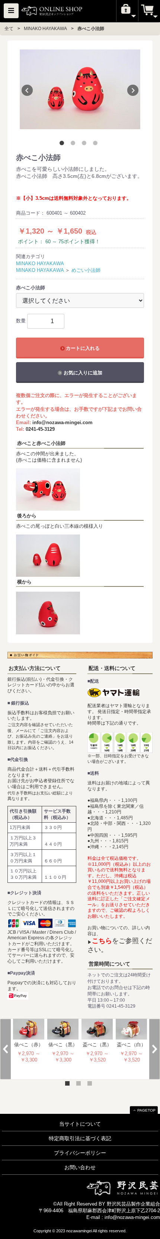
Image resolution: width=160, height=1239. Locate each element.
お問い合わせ (80, 1167)
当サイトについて (80, 1124)
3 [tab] (85, 144)
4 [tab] (96, 144)
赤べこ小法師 (90, 28)
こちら (102, 940)
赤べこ (131, 1044)
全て (8, 28)
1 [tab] (63, 144)
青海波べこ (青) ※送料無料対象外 (29, 1050)
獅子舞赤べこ (97, 1044)
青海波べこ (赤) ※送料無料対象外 (63, 1050)
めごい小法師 (85, 270)
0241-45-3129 (40, 429)
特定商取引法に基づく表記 (80, 1138)
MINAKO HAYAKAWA (45, 28)
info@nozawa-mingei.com (62, 422)
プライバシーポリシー (80, 1153)
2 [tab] (74, 144)
